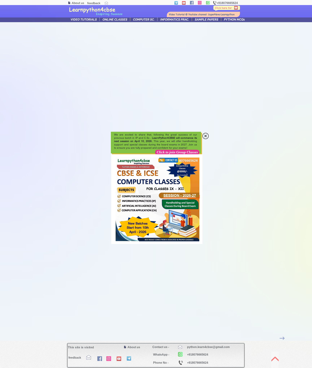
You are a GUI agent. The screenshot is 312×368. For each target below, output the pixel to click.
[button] (205, 136)
